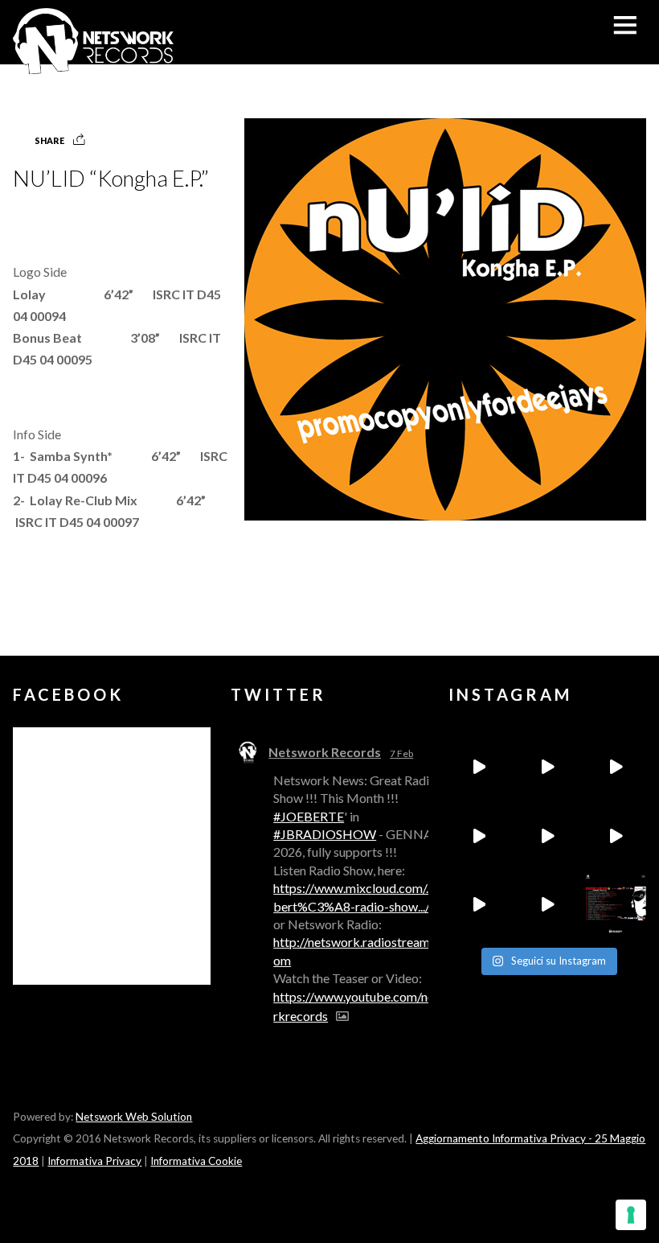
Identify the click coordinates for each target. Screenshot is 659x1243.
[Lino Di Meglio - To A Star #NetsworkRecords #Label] (615, 767)
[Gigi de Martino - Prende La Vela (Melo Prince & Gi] (547, 767)
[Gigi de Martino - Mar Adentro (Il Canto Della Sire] (478, 904)
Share (49, 140)
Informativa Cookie (196, 1161)
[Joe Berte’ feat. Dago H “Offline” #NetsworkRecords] (478, 767)
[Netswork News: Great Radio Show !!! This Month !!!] (615, 904)
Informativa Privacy (94, 1161)
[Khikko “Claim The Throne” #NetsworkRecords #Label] (547, 904)
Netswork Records (324, 751)
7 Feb (401, 753)
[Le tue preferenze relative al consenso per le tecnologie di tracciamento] (631, 1215)
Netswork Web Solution (134, 1116)
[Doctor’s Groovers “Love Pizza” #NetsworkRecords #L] (615, 835)
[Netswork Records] (93, 65)
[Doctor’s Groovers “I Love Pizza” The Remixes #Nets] (478, 835)
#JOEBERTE (308, 816)
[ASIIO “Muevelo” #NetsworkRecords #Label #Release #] (547, 835)
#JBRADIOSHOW (324, 834)
